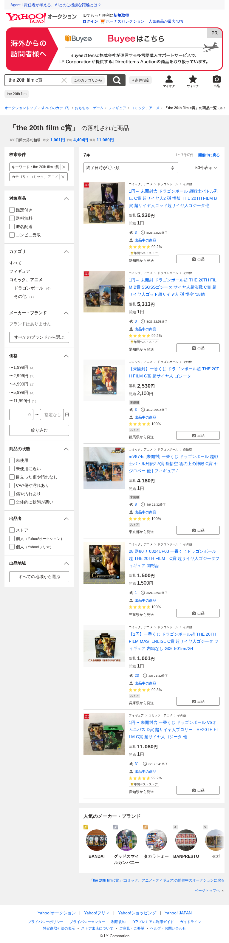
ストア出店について (97, 928)
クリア (64, 80)
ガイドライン (190, 922)
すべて (15, 263)
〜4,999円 (22, 384)
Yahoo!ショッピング (137, 913)
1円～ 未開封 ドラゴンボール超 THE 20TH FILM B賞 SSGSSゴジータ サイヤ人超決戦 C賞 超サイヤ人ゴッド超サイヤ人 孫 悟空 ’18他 (172, 287)
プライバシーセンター (87, 922)
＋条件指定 (140, 80)
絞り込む (39, 430)
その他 (187, 184)
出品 (201, 259)
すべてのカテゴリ (55, 108)
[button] (39, 198)
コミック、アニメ (145, 108)
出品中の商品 (145, 240)
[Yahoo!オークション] (42, 15)
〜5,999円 (22, 392)
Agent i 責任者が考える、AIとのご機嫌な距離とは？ (55, 5)
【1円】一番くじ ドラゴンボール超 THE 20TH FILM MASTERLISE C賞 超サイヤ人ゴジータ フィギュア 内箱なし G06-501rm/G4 (174, 641)
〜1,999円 (22, 367)
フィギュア (117, 108)
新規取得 (121, 15)
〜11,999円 (23, 400)
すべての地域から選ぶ (39, 576)
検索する (117, 80)
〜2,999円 (22, 375)
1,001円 (57, 139)
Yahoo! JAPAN (178, 913)
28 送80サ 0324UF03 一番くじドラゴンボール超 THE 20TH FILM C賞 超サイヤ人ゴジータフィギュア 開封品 (174, 558)
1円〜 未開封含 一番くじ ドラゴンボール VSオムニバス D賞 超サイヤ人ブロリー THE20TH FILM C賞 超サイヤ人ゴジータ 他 (173, 729)
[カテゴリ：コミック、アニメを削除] (63, 177)
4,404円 (80, 139)
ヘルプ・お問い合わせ (168, 928)
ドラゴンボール (167, 184)
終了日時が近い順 (103, 167)
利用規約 (118, 922)
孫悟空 (187, 449)
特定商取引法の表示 (59, 928)
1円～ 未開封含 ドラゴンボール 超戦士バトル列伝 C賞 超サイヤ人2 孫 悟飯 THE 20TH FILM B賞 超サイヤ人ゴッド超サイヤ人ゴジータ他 (173, 198)
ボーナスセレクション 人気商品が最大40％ (145, 21)
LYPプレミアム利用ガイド (152, 922)
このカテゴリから (88, 80)
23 (137, 675)
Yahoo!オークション (57, 913)
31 (137, 764)
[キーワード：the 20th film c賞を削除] (64, 167)
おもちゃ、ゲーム (89, 108)
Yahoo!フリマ (97, 913)
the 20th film (17, 94)
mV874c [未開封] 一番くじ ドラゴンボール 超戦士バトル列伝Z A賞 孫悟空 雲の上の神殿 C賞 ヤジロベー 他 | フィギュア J (173, 463)
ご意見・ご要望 (131, 928)
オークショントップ (20, 108)
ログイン (90, 21)
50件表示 (204, 167)
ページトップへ (207, 890)
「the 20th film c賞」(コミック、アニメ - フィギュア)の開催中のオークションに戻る (157, 880)
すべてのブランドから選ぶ (39, 337)
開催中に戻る (209, 155)
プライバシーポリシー (46, 922)
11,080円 (105, 139)
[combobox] (38, 80)
